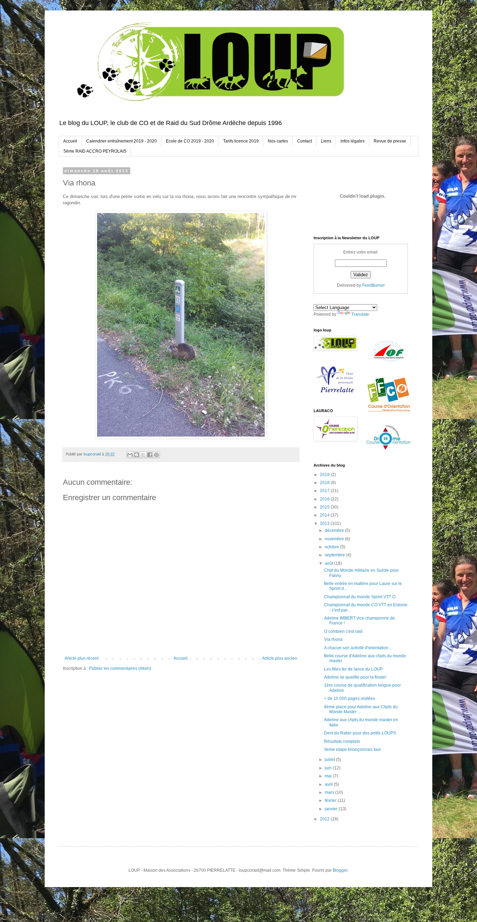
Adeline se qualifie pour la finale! (355, 677)
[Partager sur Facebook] (149, 454)
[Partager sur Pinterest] (156, 454)
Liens (326, 141)
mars (330, 792)
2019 (325, 474)
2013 (325, 523)
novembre (335, 538)
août (329, 563)
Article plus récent (81, 658)
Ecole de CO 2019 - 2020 (190, 141)
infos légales (352, 141)
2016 (325, 499)
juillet (330, 759)
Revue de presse (390, 141)
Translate (360, 314)
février (331, 800)
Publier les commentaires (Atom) (120, 668)
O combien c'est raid (343, 631)
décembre (335, 530)
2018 (325, 482)
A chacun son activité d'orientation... (357, 647)
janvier (332, 808)
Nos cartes (278, 141)
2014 (325, 515)
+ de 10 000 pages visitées (349, 698)
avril (329, 784)
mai (329, 776)
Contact (304, 141)
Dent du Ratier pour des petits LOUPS (360, 733)
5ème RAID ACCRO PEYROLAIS (95, 151)
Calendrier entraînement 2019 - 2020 (121, 141)
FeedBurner (373, 285)
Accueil (70, 141)
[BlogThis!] (136, 454)
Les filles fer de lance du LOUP (353, 669)
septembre (335, 555)
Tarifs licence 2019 (241, 141)
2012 (325, 819)
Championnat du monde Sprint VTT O (359, 596)
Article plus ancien (279, 658)
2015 (325, 507)
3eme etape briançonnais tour (352, 749)
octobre (332, 546)
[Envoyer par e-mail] (129, 454)
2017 (325, 490)
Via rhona (333, 639)
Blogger (340, 870)
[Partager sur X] (143, 454)
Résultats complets (342, 741)
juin (329, 768)
